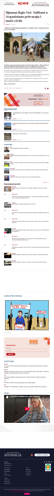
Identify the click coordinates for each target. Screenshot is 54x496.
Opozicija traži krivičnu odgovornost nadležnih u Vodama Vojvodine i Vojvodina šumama (29, 169)
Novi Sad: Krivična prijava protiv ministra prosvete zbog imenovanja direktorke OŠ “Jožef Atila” (29, 156)
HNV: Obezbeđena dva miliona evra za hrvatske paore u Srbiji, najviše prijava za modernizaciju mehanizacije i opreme (29, 239)
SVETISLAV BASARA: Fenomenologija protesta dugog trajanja (19, 382)
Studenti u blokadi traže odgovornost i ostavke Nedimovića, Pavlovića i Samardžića (30, 254)
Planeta (7, 24)
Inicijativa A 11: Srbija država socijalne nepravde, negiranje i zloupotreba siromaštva (25, 386)
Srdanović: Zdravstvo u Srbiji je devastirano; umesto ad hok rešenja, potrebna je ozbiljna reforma (29, 163)
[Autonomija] (40, 4)
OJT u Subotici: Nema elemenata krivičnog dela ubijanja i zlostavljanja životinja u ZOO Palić (30, 213)
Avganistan (6, 88)
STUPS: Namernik (7, 332)
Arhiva (6, 478)
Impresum (7, 481)
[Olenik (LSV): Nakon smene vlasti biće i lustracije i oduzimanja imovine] (6, 178)
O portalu (7, 480)
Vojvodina (12, 168)
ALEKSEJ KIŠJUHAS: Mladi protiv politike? (19, 148)
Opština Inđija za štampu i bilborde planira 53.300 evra (24, 204)
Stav (11, 147)
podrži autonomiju (42, 455)
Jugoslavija (7, 475)
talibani (10, 88)
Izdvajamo (7, 469)
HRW (14, 88)
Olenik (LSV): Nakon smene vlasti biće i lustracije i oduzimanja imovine (25, 177)
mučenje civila (18, 88)
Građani (12, 154)
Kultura (28, 471)
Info (11, 161)
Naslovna (7, 468)
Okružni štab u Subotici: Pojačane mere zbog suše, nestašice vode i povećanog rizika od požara (30, 222)
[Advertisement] (14, 281)
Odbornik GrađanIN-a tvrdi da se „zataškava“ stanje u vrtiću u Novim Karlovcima (29, 262)
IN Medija (14, 186)
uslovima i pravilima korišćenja (17, 490)
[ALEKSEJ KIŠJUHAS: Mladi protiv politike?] (6, 149)
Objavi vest (7, 483)
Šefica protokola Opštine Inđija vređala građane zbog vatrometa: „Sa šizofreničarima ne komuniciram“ (30, 230)
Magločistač (15, 194)
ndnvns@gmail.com (8, 465)
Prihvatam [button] (27, 493)
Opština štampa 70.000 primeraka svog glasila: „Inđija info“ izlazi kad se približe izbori (29, 188)
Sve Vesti (45, 182)
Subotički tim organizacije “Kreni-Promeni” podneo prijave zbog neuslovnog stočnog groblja (31, 248)
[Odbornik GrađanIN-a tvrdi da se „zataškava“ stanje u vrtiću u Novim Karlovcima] (7, 263)
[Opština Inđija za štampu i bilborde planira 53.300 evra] (7, 205)
